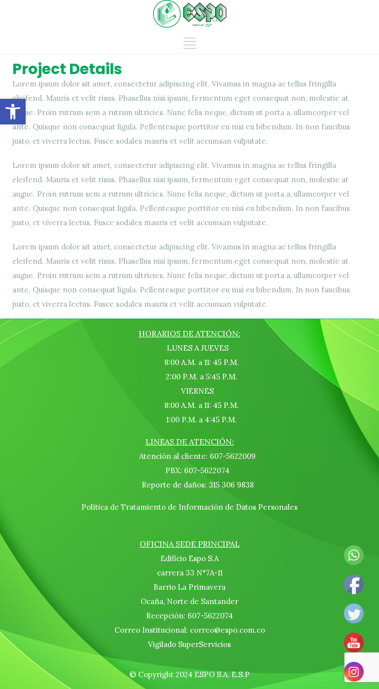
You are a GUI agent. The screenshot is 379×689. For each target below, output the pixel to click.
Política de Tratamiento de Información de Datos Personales (189, 507)
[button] (13, 111)
